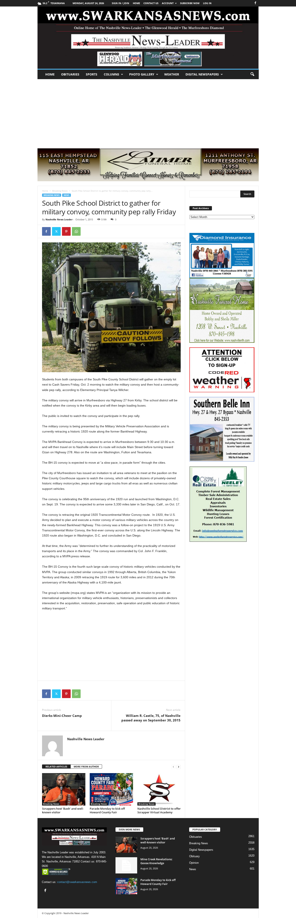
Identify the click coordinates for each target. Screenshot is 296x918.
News (66, 195)
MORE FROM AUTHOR (86, 766)
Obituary (194, 856)
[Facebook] (255, 3)
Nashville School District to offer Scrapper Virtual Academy (159, 810)
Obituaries (70, 74)
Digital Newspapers (202, 74)
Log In (207, 3)
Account (168, 3)
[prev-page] (173, 766)
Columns (111, 74)
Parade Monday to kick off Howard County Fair (107, 810)
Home (50, 74)
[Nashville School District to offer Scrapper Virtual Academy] (159, 789)
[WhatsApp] (76, 231)
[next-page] (178, 766)
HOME (136, 3)
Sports (91, 74)
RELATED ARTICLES (56, 766)
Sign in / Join (120, 3)
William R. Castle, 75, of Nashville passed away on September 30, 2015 (151, 717)
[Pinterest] (66, 231)
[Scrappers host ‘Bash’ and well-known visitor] (63, 789)
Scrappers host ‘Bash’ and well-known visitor (63, 810)
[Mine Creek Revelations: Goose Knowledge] (126, 865)
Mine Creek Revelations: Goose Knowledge (156, 861)
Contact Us (150, 3)
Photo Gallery (141, 74)
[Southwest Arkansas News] (148, 37)
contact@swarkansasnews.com (77, 882)
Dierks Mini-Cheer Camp (62, 715)
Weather (171, 74)
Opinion (194, 862)
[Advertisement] (148, 111)
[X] (56, 231)
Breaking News (60, 190)
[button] (252, 74)
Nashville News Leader (59, 219)
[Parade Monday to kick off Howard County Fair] (111, 789)
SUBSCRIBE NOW (190, 3)
